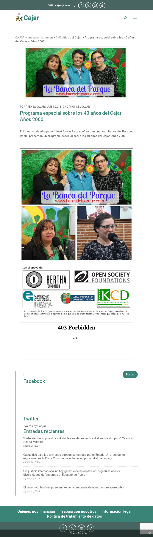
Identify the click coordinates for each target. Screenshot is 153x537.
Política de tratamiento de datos (74, 516)
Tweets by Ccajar (34, 426)
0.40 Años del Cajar (76, 106)
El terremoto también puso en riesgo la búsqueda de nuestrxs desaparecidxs (73, 487)
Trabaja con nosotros (78, 511)
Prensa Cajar (35, 106)
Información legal (117, 511)
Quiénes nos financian (36, 511)
